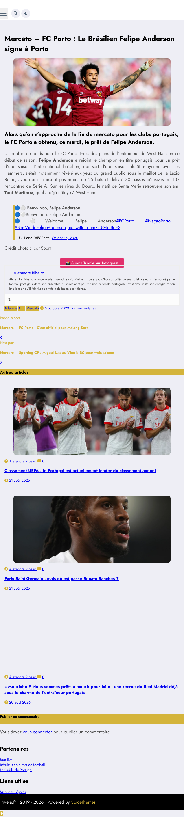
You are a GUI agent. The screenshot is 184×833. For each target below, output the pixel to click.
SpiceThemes (83, 797)
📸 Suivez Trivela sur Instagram (92, 258)
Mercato (32, 303)
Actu (21, 303)
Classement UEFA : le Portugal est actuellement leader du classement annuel (80, 466)
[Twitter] (9, 295)
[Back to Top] (1, 809)
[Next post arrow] (1, 357)
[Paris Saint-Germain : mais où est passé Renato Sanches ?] (92, 524)
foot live (6, 755)
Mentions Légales (13, 787)
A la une (10, 303)
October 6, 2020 (65, 233)
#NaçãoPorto (158, 216)
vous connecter (37, 727)
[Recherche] (15, 13)
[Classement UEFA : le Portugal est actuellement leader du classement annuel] (92, 417)
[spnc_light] (25, 13)
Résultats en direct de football (22, 760)
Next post (7, 338)
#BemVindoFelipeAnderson (40, 223)
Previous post (10, 313)
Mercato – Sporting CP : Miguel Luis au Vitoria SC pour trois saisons (57, 348)
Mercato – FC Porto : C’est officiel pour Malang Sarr (44, 323)
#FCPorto (125, 216)
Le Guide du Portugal (16, 765)
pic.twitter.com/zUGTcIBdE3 (93, 223)
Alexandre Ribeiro (23, 456)
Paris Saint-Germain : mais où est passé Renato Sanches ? (61, 574)
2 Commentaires (83, 303)
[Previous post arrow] (1, 333)
